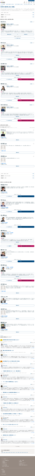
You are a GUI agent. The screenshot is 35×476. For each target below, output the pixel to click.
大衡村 (25, 452)
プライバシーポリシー (22, 462)
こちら (16, 127)
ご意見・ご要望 (21, 460)
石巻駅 (3, 164)
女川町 (27, 452)
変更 (33, 12)
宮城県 (2, 137)
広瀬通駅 (8, 268)
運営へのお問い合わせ (5, 466)
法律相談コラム (4, 462)
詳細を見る (17, 152)
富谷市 (12, 452)
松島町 (14, 452)
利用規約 (20, 461)
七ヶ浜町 (16, 452)
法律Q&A (3, 461)
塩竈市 (4, 452)
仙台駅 (3, 223)
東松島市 (9, 452)
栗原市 (5, 291)
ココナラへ (2, 0)
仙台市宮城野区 (6, 207)
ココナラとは (4, 463)
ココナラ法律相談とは (5, 460)
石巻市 (5, 137)
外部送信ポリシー (21, 463)
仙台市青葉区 (6, 222)
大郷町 (23, 452)
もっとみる (17, 446)
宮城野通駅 (3, 208)
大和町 (21, 452)
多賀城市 (7, 452)
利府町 (18, 452)
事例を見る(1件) (9, 34)
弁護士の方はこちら (31, 0)
